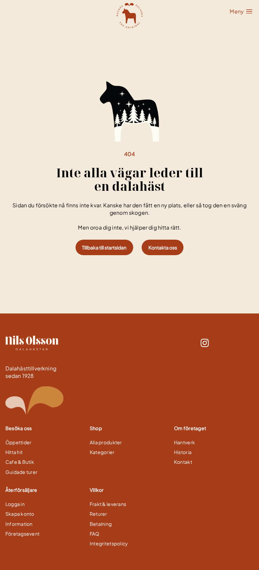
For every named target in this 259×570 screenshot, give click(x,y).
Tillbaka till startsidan (104, 247)
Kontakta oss (162, 247)
